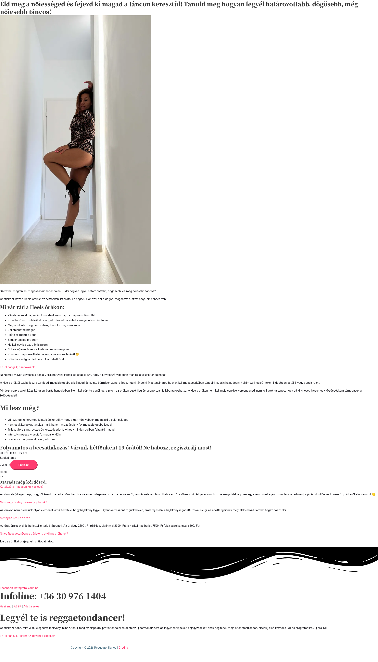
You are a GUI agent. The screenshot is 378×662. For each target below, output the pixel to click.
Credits (123, 647)
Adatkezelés (31, 606)
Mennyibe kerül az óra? (15, 518)
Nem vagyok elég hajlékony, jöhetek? (23, 502)
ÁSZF (17, 606)
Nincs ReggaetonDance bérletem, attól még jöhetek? (34, 533)
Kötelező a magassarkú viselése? (22, 486)
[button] (189, 486)
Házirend (5, 606)
